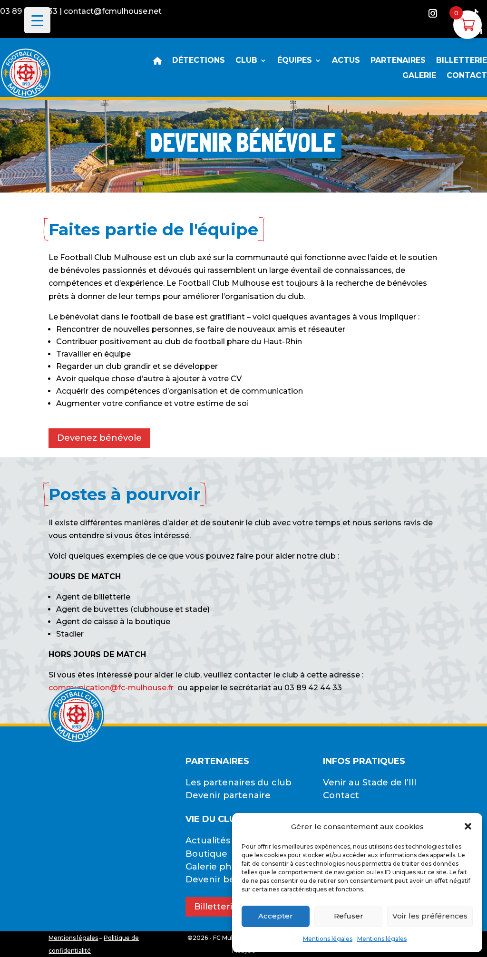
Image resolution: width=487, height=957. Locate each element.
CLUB (246, 61)
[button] (468, 826)
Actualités (207, 840)
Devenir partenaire (228, 795)
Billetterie (216, 906)
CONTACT (467, 76)
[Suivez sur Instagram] (432, 13)
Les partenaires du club (238, 782)
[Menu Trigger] (37, 20)
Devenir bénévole (225, 879)
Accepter (275, 915)
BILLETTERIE (461, 61)
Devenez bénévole (99, 438)
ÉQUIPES (294, 61)
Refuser (348, 915)
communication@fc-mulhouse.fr (111, 687)
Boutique (206, 854)
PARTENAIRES (398, 61)
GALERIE (419, 76)
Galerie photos (218, 866)
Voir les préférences (430, 915)
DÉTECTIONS (198, 61)
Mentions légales (327, 938)
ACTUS (346, 61)
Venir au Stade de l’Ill (369, 782)
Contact (341, 795)
